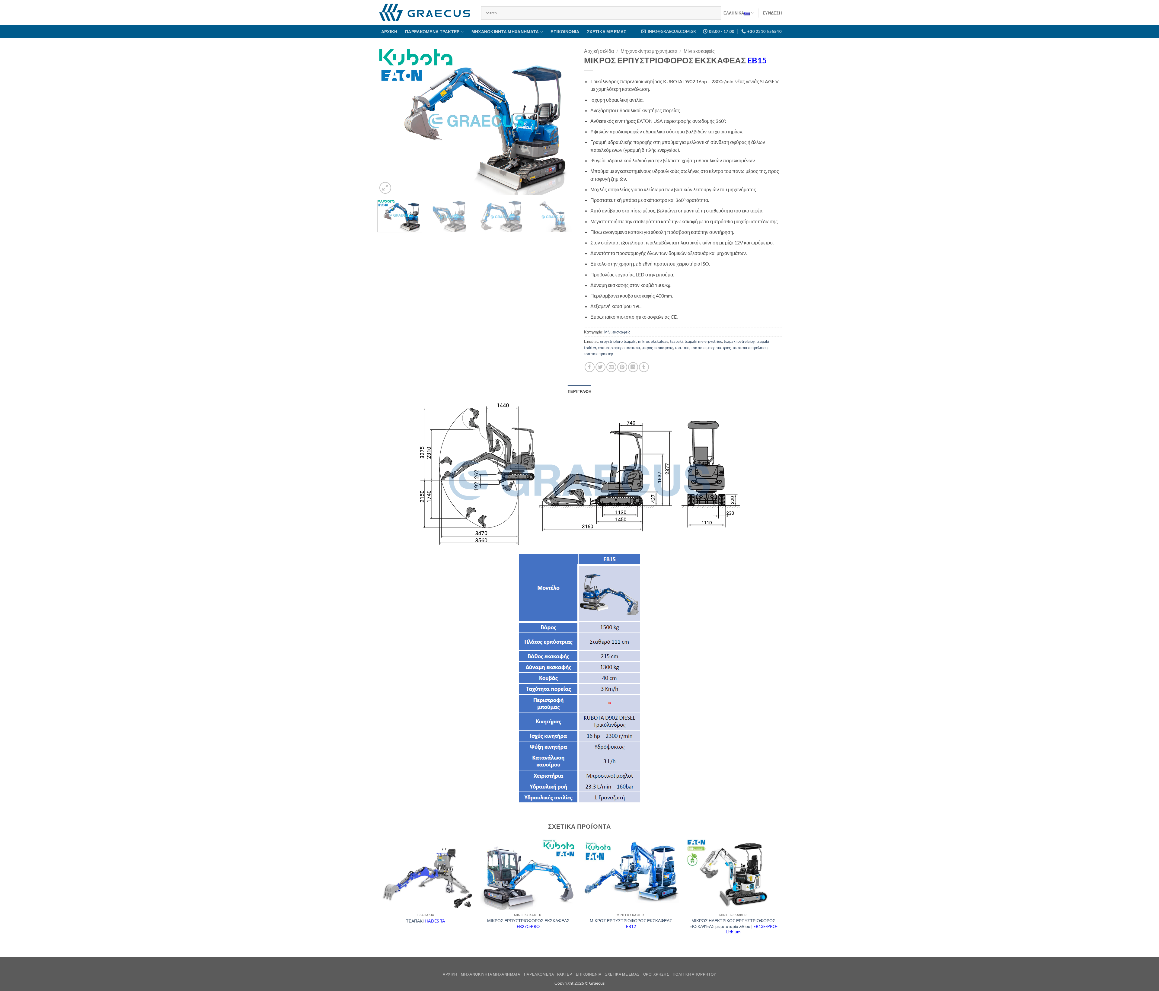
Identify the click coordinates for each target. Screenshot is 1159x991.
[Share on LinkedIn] (633, 367)
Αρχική (389, 31)
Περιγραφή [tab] (579, 391)
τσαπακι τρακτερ (598, 353)
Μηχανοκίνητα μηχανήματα (505, 31)
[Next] (563, 121)
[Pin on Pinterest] (622, 367)
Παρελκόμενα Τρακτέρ (432, 31)
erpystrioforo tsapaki (618, 341)
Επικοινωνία (565, 31)
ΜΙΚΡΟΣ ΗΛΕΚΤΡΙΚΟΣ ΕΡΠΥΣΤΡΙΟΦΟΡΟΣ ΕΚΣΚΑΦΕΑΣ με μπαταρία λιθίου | (733, 926)
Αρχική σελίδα (599, 51)
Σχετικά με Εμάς (606, 31)
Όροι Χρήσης (656, 974)
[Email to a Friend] (611, 367)
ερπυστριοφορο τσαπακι (619, 347)
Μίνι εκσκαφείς (699, 51)
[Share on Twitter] (600, 367)
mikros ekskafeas (653, 341)
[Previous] (388, 121)
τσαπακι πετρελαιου (750, 347)
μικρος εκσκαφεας (657, 347)
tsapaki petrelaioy (739, 341)
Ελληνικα (733, 13)
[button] (772, 13)
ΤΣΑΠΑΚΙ (425, 920)
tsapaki (676, 341)
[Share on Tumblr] (644, 367)
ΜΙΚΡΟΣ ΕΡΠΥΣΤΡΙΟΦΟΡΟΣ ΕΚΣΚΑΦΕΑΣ (528, 923)
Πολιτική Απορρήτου (694, 974)
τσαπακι (682, 347)
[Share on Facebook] (590, 367)
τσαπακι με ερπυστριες (711, 347)
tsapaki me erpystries (703, 341)
